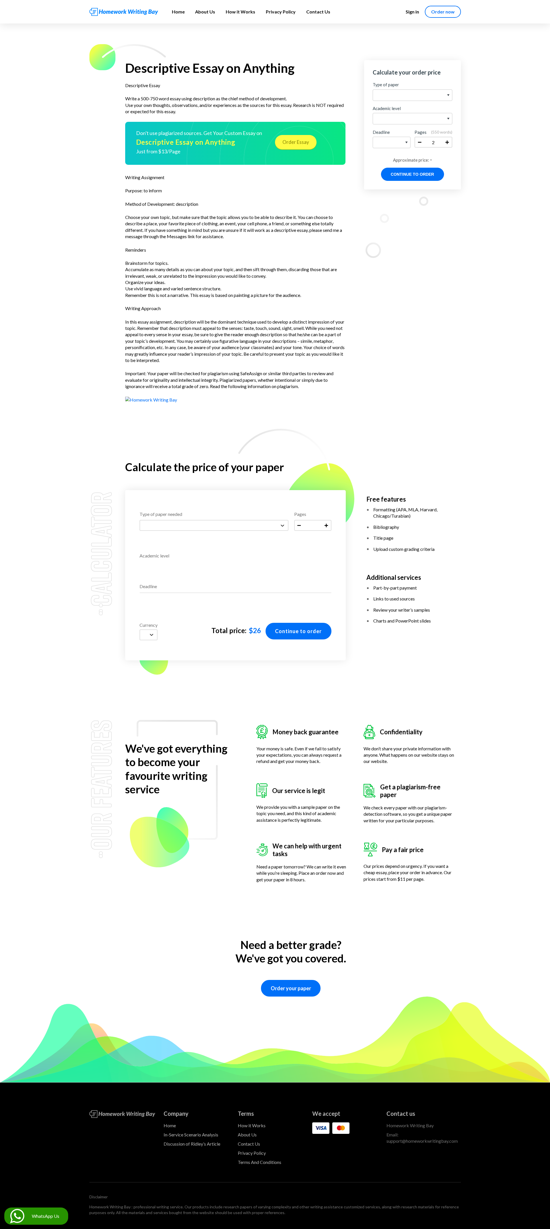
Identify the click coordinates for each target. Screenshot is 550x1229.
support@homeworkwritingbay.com (422, 1141)
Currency (149, 625)
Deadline (148, 586)
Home (178, 11)
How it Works (240, 11)
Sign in (412, 11)
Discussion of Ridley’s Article (192, 1143)
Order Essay (295, 142)
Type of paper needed (161, 514)
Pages (300, 514)
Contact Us (318, 11)
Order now (443, 11)
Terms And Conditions (259, 1162)
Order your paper (291, 988)
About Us (205, 11)
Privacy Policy (281, 11)
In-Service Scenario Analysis (191, 1134)
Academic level (154, 555)
